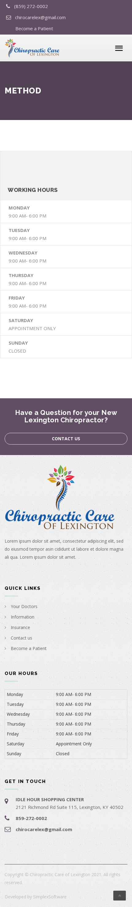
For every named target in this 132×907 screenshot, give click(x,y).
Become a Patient (34, 28)
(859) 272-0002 (31, 6)
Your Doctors (24, 606)
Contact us (66, 438)
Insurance (20, 627)
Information (22, 617)
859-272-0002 (31, 818)
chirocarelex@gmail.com (40, 17)
